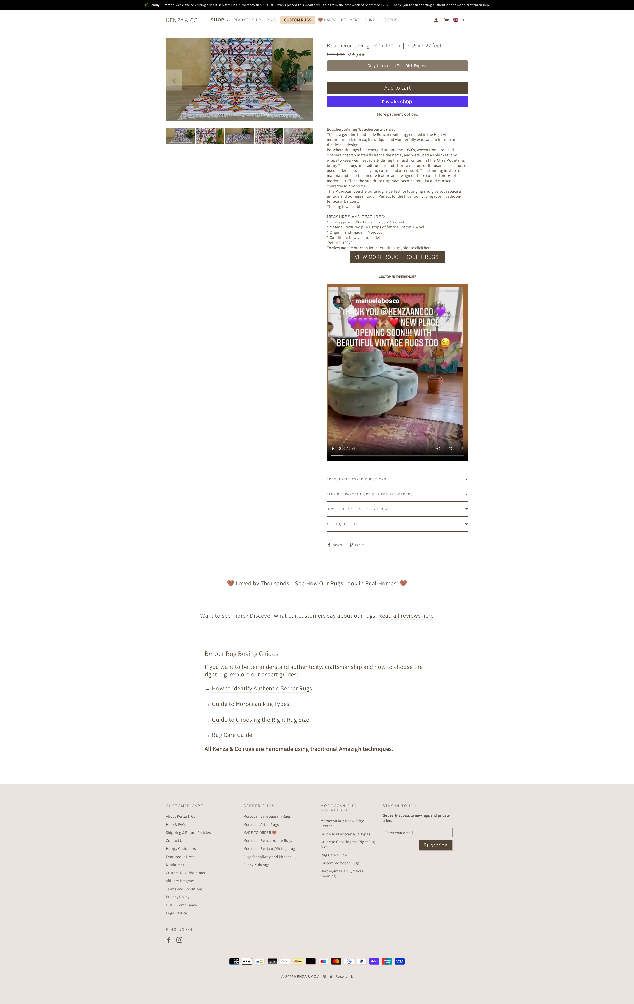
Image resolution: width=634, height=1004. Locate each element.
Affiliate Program (180, 880)
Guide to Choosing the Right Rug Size (260, 719)
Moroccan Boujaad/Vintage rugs (270, 848)
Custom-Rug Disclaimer (186, 872)
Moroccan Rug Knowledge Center (342, 823)
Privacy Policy (177, 896)
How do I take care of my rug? (358, 509)
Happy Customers (181, 848)
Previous (174, 80)
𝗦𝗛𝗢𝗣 (218, 20)
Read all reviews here (406, 615)
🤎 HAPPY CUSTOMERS (339, 20)
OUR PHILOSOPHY (380, 20)
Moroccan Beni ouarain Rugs (267, 816)
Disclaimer (175, 864)
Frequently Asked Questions (356, 479)
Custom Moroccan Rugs (340, 862)
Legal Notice (176, 912)
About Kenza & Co (181, 816)
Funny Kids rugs (256, 864)
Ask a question (342, 524)
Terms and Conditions (184, 888)
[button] (461, 20)
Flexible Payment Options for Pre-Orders (370, 494)
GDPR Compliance (181, 904)
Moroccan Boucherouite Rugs (267, 840)
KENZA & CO (182, 20)
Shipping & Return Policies (188, 832)
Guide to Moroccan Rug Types (250, 704)
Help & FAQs (176, 824)
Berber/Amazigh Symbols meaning (342, 873)
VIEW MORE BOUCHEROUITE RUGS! (397, 257)
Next (305, 80)
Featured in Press (180, 856)
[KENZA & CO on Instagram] (179, 940)
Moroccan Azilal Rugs (261, 824)
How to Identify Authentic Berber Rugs (262, 688)
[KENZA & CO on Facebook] (169, 940)
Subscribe (435, 845)
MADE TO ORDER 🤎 (260, 832)
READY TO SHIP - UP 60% (255, 20)
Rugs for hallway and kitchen (267, 856)
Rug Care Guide (232, 735)
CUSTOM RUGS (297, 20)
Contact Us (175, 840)
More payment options (397, 114)
